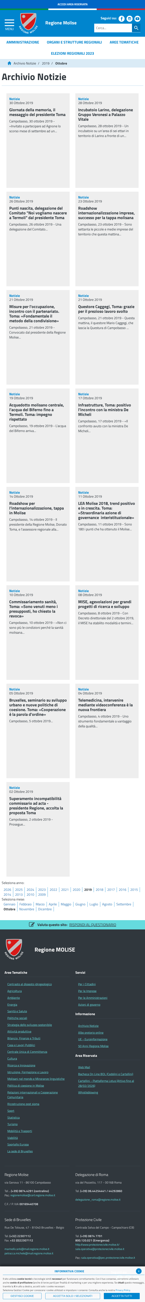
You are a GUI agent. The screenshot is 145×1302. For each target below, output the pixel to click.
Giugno (80, 904)
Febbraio (25, 904)
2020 (76, 889)
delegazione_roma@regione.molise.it (97, 1200)
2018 (99, 889)
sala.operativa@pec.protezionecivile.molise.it (108, 1258)
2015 (134, 889)
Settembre (123, 904)
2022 (53, 889)
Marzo (40, 904)
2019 (45, 63)
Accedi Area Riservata (73, 4)
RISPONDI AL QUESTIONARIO (92, 925)
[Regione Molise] (28, 23)
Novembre (26, 909)
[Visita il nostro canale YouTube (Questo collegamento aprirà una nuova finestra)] (137, 19)
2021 (65, 889)
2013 (19, 894)
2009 (42, 894)
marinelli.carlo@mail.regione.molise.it (27, 1249)
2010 (30, 894)
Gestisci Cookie (22, 1295)
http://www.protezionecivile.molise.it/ (97, 1245)
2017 (111, 889)
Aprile (53, 904)
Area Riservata (86, 1055)
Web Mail (84, 1067)
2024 (30, 889)
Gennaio (9, 904)
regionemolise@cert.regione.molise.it (32, 1195)
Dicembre (45, 909)
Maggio (66, 904)
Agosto (107, 904)
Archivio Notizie (25, 63)
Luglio (93, 904)
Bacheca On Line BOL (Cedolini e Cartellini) (105, 1074)
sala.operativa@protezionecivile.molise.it (99, 1249)
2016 (122, 889)
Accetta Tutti (122, 1295)
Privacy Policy (123, 1290)
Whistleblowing (88, 1092)
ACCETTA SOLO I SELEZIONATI (72, 1295)
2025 (19, 889)
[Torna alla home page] (9, 63)
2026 (7, 889)
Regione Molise (61, 22)
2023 (42, 889)
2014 (7, 894)
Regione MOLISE (55, 949)
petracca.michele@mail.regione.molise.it (29, 1253)
